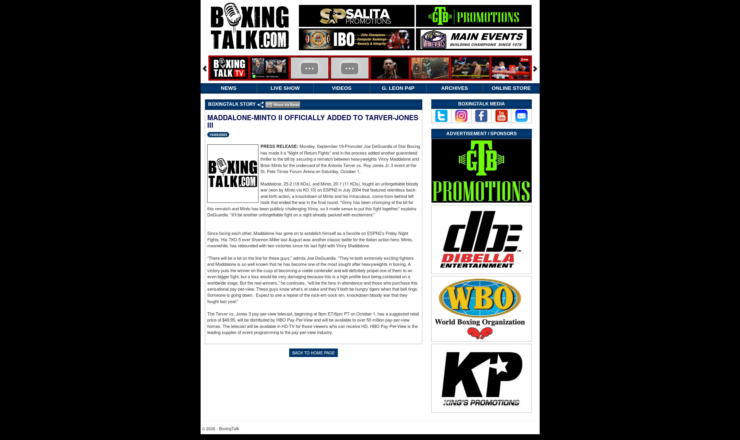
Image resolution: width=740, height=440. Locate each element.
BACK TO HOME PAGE (313, 353)
